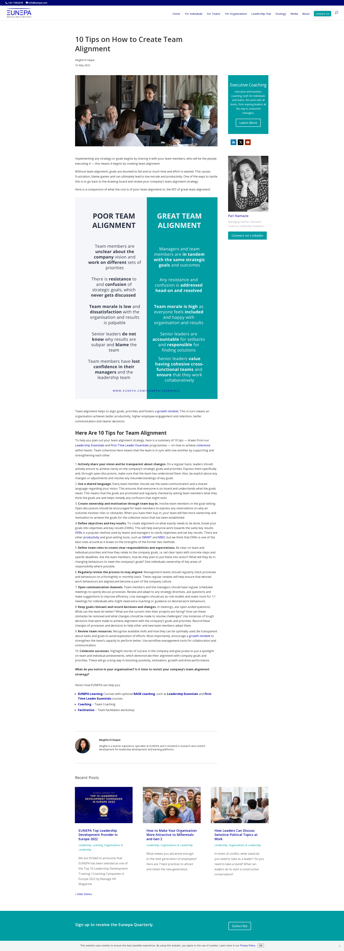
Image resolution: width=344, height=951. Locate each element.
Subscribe (239, 926)
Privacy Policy (247, 945)
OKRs (78, 533)
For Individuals (194, 13)
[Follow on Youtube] (248, 142)
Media (294, 13)
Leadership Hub (261, 13)
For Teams (213, 13)
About (306, 13)
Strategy (280, 13)
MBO (161, 537)
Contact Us (322, 13)
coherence (203, 445)
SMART (147, 537)
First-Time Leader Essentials (130, 445)
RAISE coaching (144, 694)
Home (176, 13)
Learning (98, 845)
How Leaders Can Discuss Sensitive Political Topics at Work (236, 834)
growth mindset (167, 411)
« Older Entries (83, 894)
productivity (91, 537)
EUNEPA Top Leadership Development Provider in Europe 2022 (98, 834)
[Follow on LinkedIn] (233, 142)
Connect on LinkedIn (247, 235)
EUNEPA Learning (90, 694)
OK (260, 945)
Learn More (248, 123)
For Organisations (236, 13)
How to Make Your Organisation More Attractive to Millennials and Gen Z (171, 834)
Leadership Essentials (89, 445)
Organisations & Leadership (177, 845)
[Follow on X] (240, 142)
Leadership (84, 845)
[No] (339, 946)
